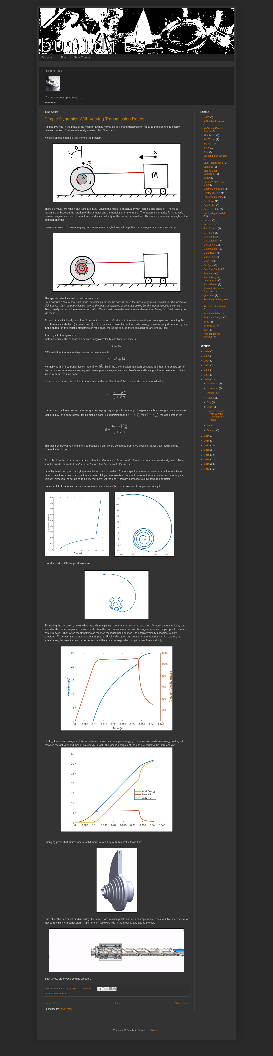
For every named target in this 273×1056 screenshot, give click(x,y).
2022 (207, 370)
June (210, 407)
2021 (207, 375)
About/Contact (82, 57)
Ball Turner (209, 139)
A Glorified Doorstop (214, 121)
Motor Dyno (209, 253)
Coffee (207, 177)
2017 (207, 445)
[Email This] (99, 989)
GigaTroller (209, 205)
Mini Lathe (209, 244)
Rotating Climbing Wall (215, 299)
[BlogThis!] (103, 989)
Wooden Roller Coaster (211, 335)
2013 (207, 464)
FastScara (208, 201)
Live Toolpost (210, 236)
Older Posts (181, 1003)
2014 (207, 459)
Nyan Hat (208, 261)
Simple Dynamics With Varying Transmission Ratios (94, 118)
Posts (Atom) (66, 1009)
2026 (207, 351)
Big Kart (207, 143)
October (211, 393)
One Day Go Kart (212, 269)
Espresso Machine (213, 197)
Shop (206, 321)
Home (117, 1003)
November (213, 388)
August (211, 397)
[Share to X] (107, 989)
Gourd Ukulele (211, 209)
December (213, 383)
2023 (207, 365)
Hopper (57, 993)
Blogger (155, 1030)
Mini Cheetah (210, 240)
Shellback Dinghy (213, 317)
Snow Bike (209, 325)
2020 (207, 379)
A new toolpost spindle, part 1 (64, 97)
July (209, 402)
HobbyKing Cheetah (214, 213)
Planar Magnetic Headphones (212, 279)
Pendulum (209, 273)
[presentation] (65, 208)
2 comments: (86, 988)
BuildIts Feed (54, 70)
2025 (207, 356)
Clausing (208, 166)
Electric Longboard (213, 188)
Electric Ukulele (211, 193)
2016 (207, 450)
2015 (207, 455)
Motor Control (210, 248)
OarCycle (208, 265)
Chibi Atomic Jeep (213, 162)
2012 (207, 469)
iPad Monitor (210, 228)
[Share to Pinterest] (115, 989)
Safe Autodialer (211, 313)
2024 (207, 360)
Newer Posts (52, 1003)
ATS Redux (209, 135)
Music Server (210, 257)
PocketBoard (210, 284)
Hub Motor (209, 224)
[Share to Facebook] (111, 989)
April (209, 425)
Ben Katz (61, 988)
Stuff (64, 993)
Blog (205, 151)
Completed (48, 57)
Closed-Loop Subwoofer (210, 172)
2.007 (206, 117)
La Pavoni (208, 232)
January (211, 430)
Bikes (206, 147)
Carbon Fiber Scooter (215, 155)
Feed (64, 57)
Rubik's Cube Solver (214, 306)
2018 (207, 440)
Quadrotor (208, 295)
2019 (207, 436)
